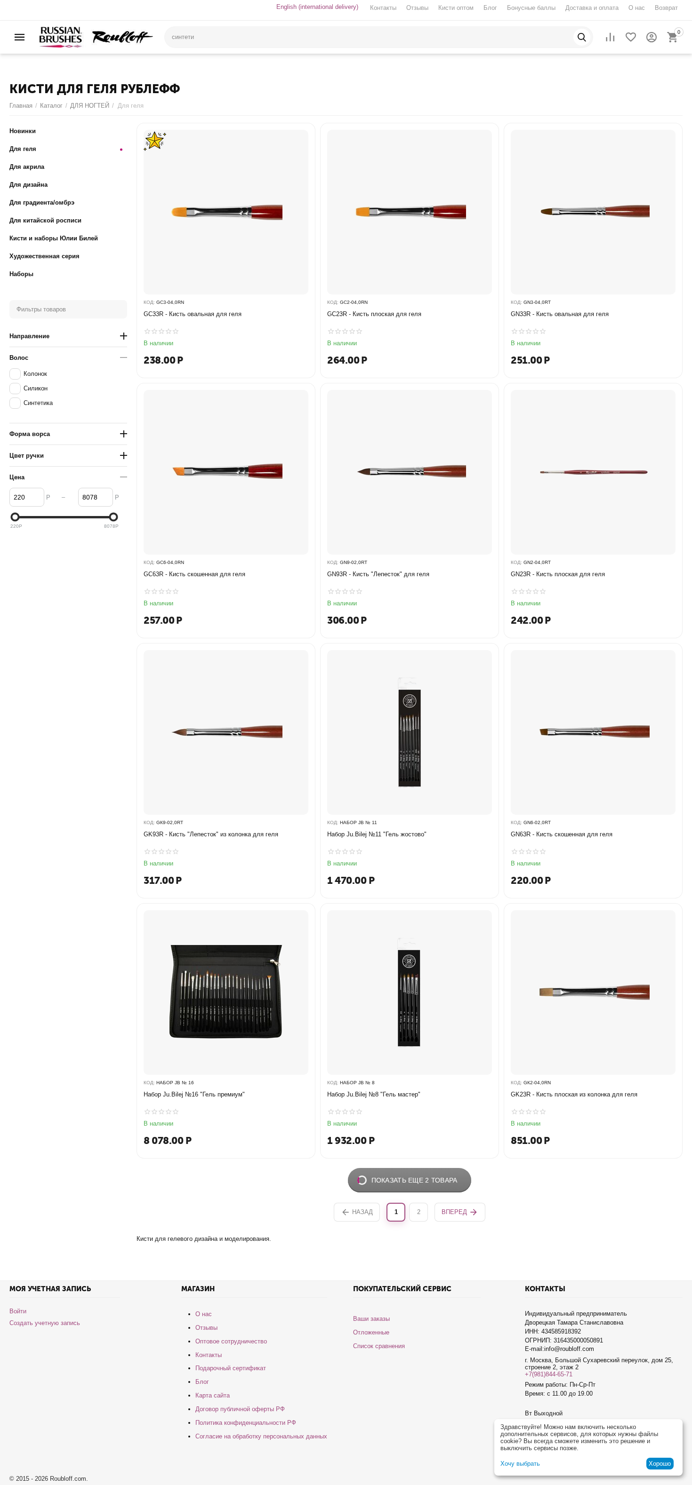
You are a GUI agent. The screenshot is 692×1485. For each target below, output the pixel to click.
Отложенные (371, 1332)
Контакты (383, 7)
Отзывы (417, 7)
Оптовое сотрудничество (231, 1341)
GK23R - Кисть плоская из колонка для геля (574, 1094)
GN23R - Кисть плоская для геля (558, 574)
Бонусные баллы (531, 7)
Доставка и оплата (592, 7)
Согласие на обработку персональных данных (261, 1436)
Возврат (666, 7)
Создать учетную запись (44, 1322)
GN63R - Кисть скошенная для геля (561, 834)
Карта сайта (212, 1395)
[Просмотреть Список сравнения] (610, 37)
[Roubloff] (96, 36)
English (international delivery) (317, 6)
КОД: (149, 302)
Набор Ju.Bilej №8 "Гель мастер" (373, 1094)
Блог (490, 7)
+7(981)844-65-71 (548, 1374)
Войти (17, 1311)
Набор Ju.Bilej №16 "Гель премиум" (194, 1094)
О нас (636, 7)
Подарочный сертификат (230, 1368)
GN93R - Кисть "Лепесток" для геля (378, 574)
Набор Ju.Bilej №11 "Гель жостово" (376, 834)
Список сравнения (379, 1346)
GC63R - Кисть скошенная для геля (194, 574)
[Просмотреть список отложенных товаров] (631, 37)
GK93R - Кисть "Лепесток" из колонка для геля (211, 834)
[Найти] (581, 37)
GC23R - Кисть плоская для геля (374, 314)
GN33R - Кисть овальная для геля (560, 314)
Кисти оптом (456, 7)
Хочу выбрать (520, 1463)
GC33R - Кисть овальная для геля (192, 314)
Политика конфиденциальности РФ (245, 1422)
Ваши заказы (371, 1318)
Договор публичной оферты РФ (240, 1409)
